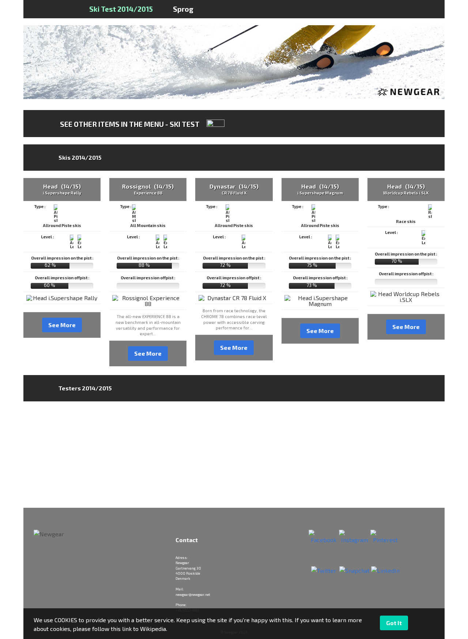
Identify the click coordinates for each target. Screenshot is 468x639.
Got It (394, 622)
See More (62, 324)
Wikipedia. (153, 628)
